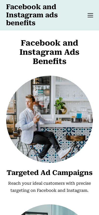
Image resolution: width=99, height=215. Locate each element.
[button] (90, 15)
